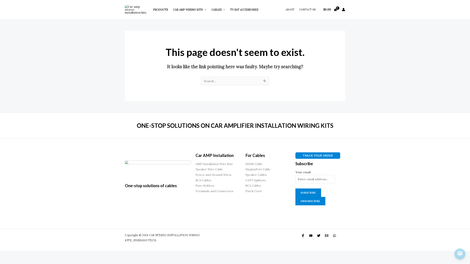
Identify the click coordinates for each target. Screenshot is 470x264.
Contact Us (307, 9)
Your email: (303, 172)
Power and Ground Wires (213, 175)
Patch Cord (253, 191)
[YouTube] (310, 235)
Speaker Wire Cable (209, 169)
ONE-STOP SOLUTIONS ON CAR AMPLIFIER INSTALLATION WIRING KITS (235, 125)
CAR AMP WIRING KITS (188, 9)
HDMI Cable (253, 164)
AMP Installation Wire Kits (214, 164)
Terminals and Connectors (214, 191)
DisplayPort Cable (257, 169)
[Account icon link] (343, 9)
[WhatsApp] (334, 235)
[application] (204, 9)
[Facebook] (303, 235)
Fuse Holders (205, 185)
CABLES (217, 9)
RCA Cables (203, 180)
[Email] (326, 235)
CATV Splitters (255, 180)
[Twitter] (318, 235)
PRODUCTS (160, 9)
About (290, 9)
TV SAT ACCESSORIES (244, 9)
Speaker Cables (256, 175)
